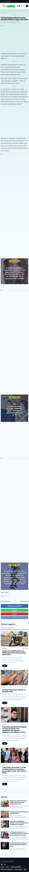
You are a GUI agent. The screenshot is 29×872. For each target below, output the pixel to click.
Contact (7, 866)
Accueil (2, 866)
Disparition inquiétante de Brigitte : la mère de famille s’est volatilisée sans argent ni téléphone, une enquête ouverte (14, 729)
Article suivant (24, 601)
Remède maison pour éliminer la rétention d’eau (19, 812)
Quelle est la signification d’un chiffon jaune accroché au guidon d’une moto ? (14, 652)
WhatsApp (14, 610)
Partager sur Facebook (14, 606)
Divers (5, 10)
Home (2, 10)
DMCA (25, 869)
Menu (27, 6)
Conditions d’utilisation (16, 866)
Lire (5, 665)
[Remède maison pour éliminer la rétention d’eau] (14, 677)
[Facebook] (1, 1)
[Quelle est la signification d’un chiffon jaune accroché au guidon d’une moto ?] (14, 638)
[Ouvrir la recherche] (24, 6)
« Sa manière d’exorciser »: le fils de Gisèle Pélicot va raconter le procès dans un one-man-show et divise (14, 770)
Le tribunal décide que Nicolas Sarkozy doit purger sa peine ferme (18, 844)
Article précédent (6, 601)
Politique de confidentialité (7, 869)
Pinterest (14, 613)
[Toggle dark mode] (18, 6)
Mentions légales (18, 869)
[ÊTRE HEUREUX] (21, 6)
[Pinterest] (3, 1)
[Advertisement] (14, 121)
